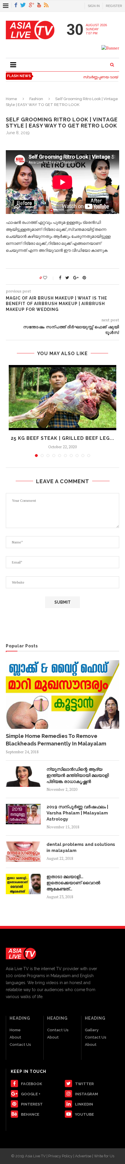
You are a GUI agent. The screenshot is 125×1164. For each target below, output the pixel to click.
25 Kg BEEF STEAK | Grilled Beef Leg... (62, 438)
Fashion (36, 99)
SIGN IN (94, 6)
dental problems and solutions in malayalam (81, 847)
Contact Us (20, 1044)
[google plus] (31, 5)
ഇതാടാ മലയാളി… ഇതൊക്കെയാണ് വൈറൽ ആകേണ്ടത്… (73, 883)
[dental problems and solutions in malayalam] (23, 851)
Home (11, 99)
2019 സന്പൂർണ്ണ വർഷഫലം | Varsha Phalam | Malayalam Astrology (77, 813)
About (15, 1037)
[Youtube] (39, 5)
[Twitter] (23, 5)
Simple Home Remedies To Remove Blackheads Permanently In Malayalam (56, 739)
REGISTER (114, 6)
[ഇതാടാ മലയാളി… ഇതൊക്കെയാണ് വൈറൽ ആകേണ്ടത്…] (23, 884)
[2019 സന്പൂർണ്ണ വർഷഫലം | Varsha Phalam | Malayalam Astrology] (23, 814)
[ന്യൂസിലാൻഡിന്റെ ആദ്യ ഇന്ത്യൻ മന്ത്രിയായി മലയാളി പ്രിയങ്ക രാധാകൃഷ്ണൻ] (23, 776)
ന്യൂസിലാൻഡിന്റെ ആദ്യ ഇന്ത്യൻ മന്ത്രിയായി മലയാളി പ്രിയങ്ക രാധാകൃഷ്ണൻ (78, 775)
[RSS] (46, 5)
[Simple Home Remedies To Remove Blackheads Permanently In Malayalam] (62, 694)
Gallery (92, 1030)
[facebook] (16, 5)
